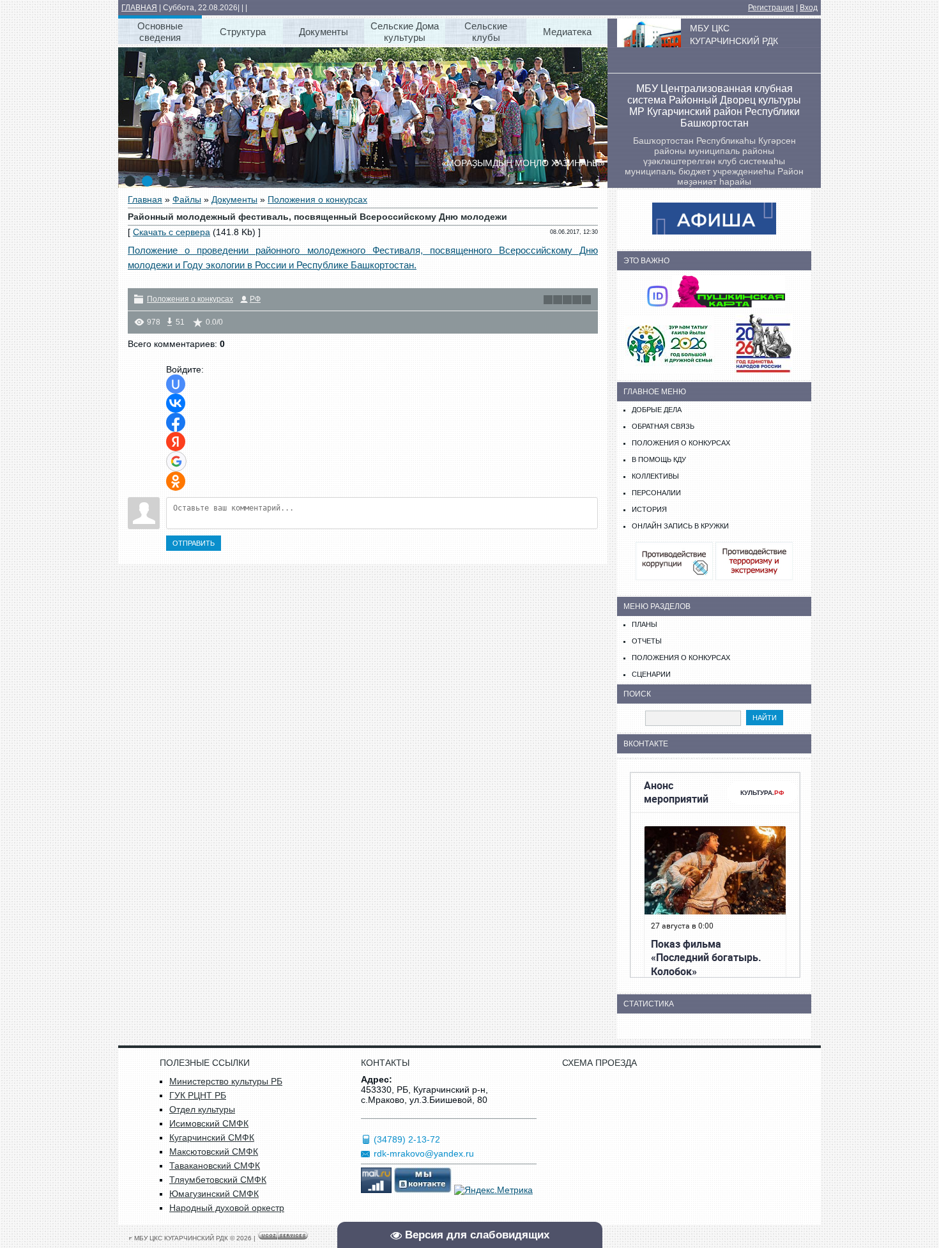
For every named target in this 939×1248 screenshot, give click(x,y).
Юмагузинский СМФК (214, 1194)
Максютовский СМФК (213, 1151)
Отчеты (647, 641)
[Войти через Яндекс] (175, 441)
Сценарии (651, 674)
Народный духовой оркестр (226, 1208)
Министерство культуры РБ (225, 1081)
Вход (809, 7)
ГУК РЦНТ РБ (197, 1095)
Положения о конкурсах (317, 199)
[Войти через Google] (176, 461)
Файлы (186, 199)
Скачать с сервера (171, 232)
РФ (255, 299)
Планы (644, 624)
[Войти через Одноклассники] (175, 481)
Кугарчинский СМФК (211, 1137)
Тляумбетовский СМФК (217, 1180)
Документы (234, 199)
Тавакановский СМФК (214, 1165)
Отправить (193, 543)
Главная (145, 199)
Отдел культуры (202, 1109)
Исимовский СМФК (208, 1123)
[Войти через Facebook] (175, 422)
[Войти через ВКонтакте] (175, 403)
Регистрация (771, 7)
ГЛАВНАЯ (139, 7)
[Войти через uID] (175, 384)
